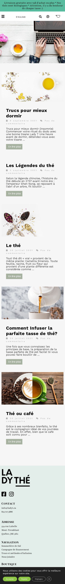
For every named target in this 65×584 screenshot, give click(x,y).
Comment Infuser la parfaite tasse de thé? (31, 330)
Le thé (13, 245)
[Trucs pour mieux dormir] (32, 100)
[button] (6, 16)
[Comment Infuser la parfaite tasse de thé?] (32, 318)
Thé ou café (20, 413)
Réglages (39, 579)
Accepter (10, 579)
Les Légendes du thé (30, 165)
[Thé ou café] (32, 403)
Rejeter (24, 579)
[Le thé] (32, 235)
